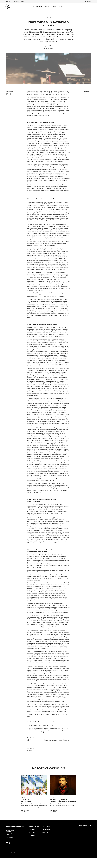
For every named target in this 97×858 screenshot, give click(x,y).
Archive (45, 833)
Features (46, 6)
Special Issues (37, 6)
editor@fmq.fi (9, 839)
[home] (7, 6)
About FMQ (46, 826)
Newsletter (16, 1)
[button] (8, 1)
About (22, 1)
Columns (60, 6)
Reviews (53, 6)
